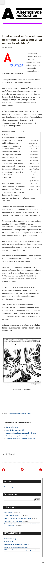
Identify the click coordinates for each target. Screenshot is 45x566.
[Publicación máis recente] (3, 471)
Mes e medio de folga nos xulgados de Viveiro (22, 433)
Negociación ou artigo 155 (15, 430)
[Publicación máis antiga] (40, 471)
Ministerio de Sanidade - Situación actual (16, 544)
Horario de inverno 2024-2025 (13, 521)
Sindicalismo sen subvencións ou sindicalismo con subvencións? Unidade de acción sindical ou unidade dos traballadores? (22, 39)
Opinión (29, 413)
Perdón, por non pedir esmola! (16, 436)
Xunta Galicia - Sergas (10, 539)
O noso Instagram (9, 487)
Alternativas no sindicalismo (17, 413)
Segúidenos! (8, 512)
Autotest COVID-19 (9, 541)
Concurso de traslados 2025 (12, 515)
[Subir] (42, 563)
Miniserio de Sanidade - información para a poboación (20, 550)
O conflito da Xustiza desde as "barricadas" (21, 439)
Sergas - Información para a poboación (16, 547)
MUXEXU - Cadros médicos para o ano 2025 (17, 518)
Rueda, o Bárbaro (12, 427)
